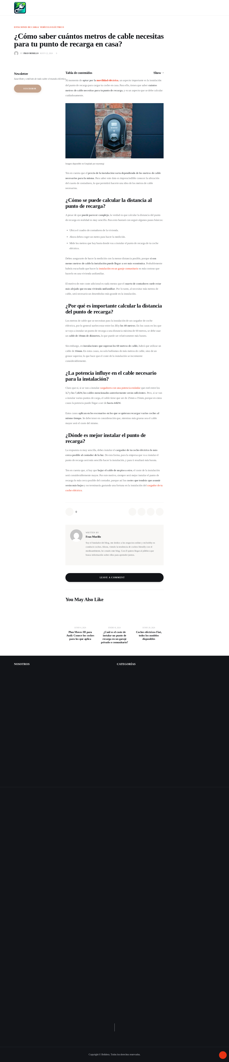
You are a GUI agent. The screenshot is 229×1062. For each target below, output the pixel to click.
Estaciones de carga (26, 27)
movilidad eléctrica (107, 80)
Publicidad (19, 699)
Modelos (124, 678)
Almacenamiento (128, 754)
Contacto (18, 672)
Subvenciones (126, 699)
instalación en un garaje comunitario (118, 268)
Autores (18, 685)
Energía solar (123, 740)
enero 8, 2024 (114, 628)
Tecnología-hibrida (129, 733)
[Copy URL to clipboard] (160, 512)
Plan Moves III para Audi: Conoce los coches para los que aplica (80, 635)
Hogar (120, 767)
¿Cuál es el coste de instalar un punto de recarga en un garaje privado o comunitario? (114, 637)
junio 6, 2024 (80, 628)
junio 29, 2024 (148, 628)
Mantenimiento (127, 692)
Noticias (121, 774)
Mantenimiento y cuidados (132, 726)
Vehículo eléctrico (52, 27)
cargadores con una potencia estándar (120, 387)
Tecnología (125, 706)
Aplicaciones (126, 760)
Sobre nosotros (21, 678)
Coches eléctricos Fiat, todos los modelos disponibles (149, 635)
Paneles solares (127, 747)
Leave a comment (113, 577)
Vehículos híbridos (126, 713)
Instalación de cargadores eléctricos (31, 692)
